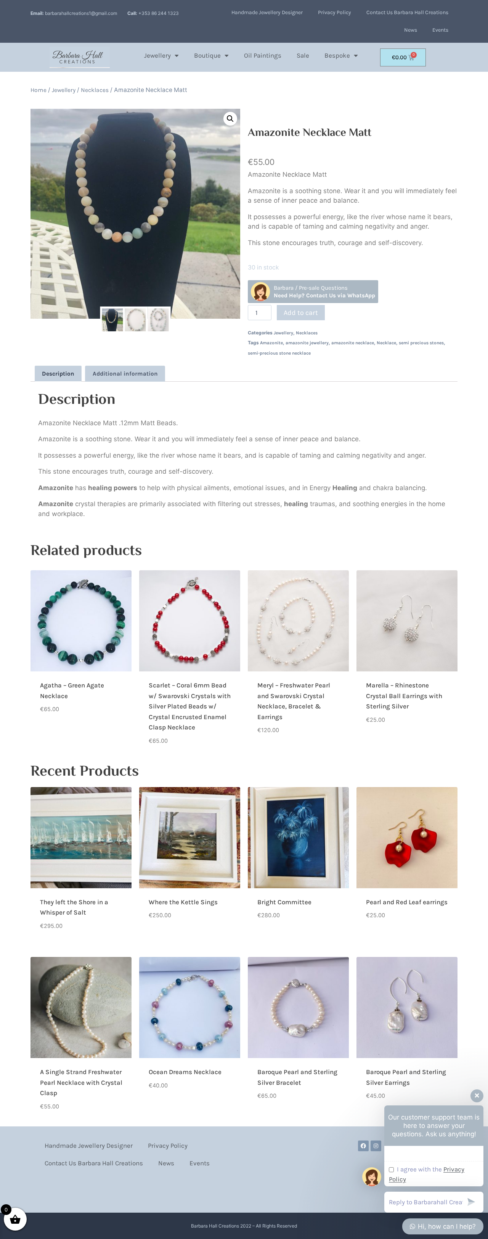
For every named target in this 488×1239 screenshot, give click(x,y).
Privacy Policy (334, 12)
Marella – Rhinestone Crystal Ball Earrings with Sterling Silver (404, 695)
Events (440, 30)
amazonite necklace (352, 342)
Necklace (386, 342)
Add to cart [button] (57, 733)
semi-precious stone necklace (279, 353)
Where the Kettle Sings (183, 902)
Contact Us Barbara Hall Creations (407, 12)
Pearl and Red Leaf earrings (407, 902)
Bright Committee (284, 902)
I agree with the (426, 1174)
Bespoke (337, 55)
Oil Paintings (262, 55)
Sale (303, 55)
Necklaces (95, 90)
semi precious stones (421, 342)
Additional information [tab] (125, 373)
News (410, 30)
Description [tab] (58, 373)
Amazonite (271, 342)
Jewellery (157, 55)
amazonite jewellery (307, 342)
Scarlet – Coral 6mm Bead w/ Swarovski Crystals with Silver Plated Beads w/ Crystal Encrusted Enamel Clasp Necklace (190, 706)
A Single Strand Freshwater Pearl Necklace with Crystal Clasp (81, 1082)
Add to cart (301, 312)
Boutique (207, 55)
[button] (230, 119)
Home (38, 90)
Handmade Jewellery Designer (267, 12)
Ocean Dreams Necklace (185, 1072)
